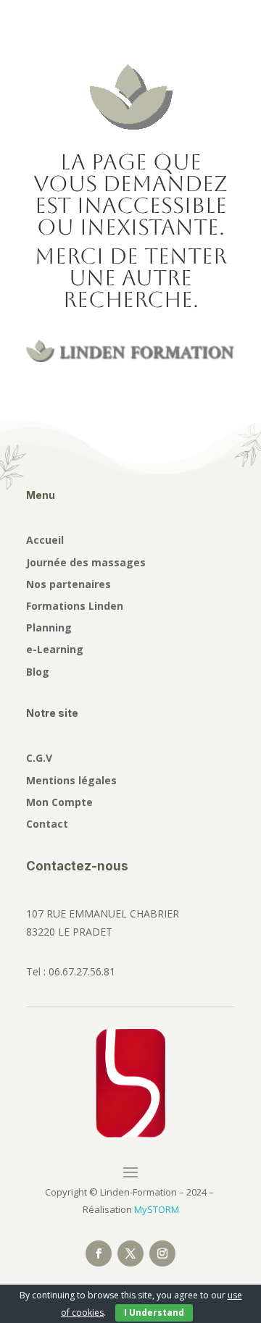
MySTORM (156, 1209)
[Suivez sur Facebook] (99, 1253)
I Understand (154, 1312)
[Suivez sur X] (130, 1253)
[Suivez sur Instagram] (162, 1253)
